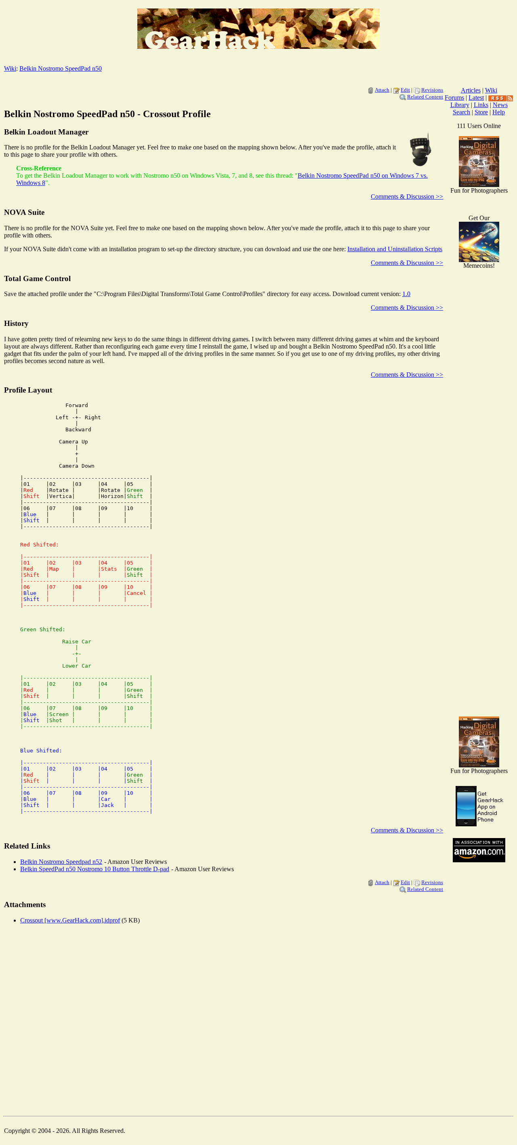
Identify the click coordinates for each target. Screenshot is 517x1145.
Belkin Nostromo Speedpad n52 (61, 861)
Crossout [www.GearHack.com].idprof (70, 920)
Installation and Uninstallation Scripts (394, 249)
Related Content (425, 97)
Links (481, 104)
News (500, 104)
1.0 (406, 293)
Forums (454, 97)
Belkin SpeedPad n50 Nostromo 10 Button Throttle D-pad (94, 869)
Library (459, 104)
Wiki (10, 68)
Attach (382, 90)
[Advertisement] (479, 581)
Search (461, 112)
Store (481, 112)
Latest (476, 97)
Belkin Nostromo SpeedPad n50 (60, 68)
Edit (405, 90)
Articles (471, 90)
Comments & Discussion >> (407, 196)
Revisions (432, 90)
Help (498, 112)
